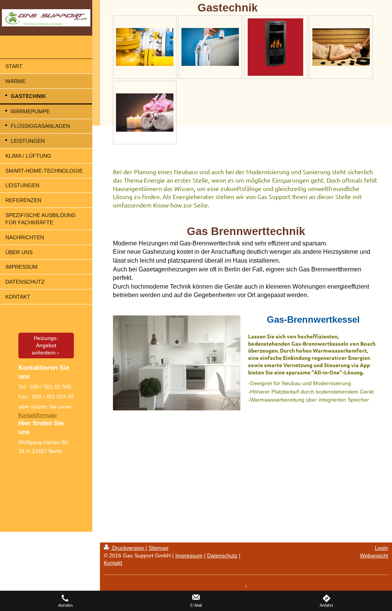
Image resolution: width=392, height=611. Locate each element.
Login (381, 548)
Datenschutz (222, 555)
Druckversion (128, 548)
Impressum (189, 555)
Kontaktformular (37, 415)
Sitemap (158, 548)
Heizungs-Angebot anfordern (45, 345)
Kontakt (113, 563)
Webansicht (374, 555)
